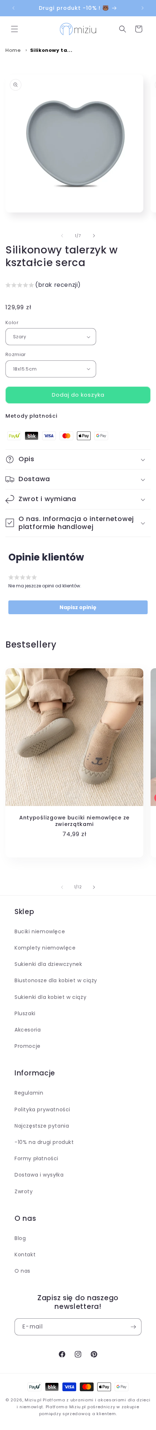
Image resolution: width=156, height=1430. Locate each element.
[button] (14, 29)
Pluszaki (25, 1013)
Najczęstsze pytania (42, 1125)
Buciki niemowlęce (40, 931)
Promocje (28, 1046)
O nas (22, 1270)
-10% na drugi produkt (44, 1142)
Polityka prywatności (42, 1109)
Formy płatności (36, 1158)
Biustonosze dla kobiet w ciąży (56, 980)
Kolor (12, 322)
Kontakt (25, 1254)
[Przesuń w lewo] (62, 236)
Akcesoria (28, 1029)
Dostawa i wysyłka (39, 1174)
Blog (20, 1238)
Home (13, 50)
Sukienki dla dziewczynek (48, 964)
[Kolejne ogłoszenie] (143, 8)
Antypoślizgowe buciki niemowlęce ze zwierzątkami (74, 820)
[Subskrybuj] (133, 1326)
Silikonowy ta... (51, 50)
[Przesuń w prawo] (94, 236)
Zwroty (24, 1191)
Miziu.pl (33, 1400)
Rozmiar (15, 354)
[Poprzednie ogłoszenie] (13, 8)
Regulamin (29, 1092)
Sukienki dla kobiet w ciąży (50, 997)
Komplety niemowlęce (45, 947)
